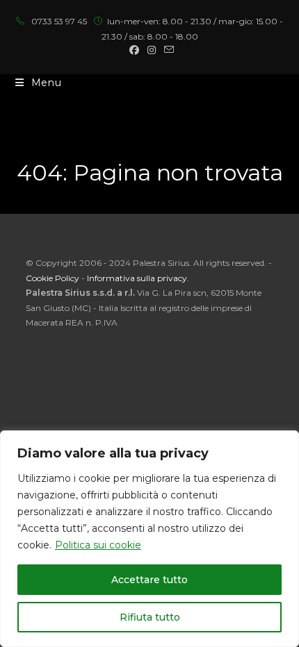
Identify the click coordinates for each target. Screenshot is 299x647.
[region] (149, 538)
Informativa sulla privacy (137, 278)
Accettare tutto (149, 579)
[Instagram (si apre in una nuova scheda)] (151, 50)
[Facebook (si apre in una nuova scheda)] (134, 50)
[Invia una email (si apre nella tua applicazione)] (167, 50)
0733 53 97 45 (59, 21)
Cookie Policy (52, 278)
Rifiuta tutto (150, 617)
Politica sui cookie (98, 545)
